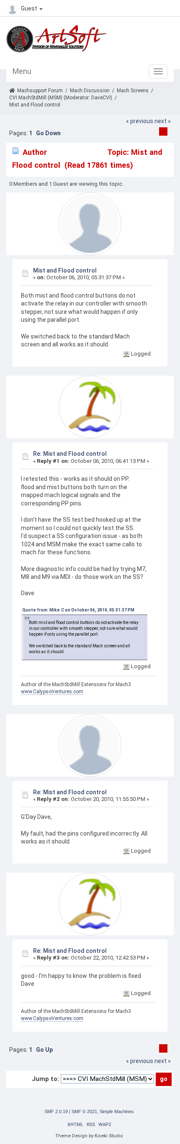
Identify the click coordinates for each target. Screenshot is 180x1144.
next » (162, 121)
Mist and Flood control (65, 270)
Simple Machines (117, 1111)
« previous (139, 121)
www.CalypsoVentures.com (52, 691)
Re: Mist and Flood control (70, 453)
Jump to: (45, 1079)
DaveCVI (101, 98)
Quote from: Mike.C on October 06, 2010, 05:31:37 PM (78, 610)
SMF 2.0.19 (56, 1111)
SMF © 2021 (84, 1111)
